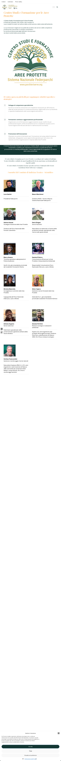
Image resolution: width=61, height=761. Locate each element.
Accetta (30, 746)
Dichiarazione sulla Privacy (30, 759)
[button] (58, 733)
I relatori (3, 1)
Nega (30, 751)
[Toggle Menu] (53, 7)
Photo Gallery (18, 1)
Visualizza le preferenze (30, 755)
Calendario (10, 1)
